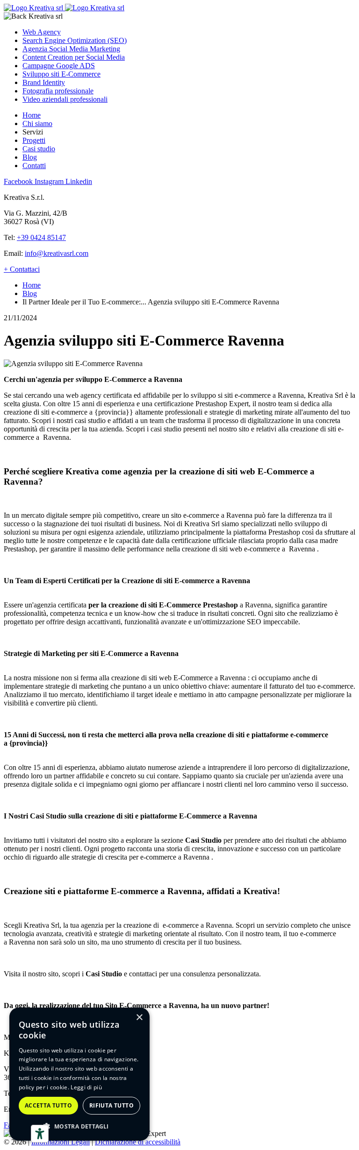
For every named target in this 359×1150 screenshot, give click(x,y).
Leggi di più (86, 1087)
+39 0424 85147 (41, 237)
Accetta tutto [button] (48, 1105)
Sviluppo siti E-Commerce (61, 74)
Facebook (19, 181)
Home (31, 115)
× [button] (139, 1017)
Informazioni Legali (60, 1142)
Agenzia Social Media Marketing (71, 49)
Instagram (50, 181)
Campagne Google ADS (58, 66)
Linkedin (78, 181)
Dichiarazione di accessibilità (137, 1142)
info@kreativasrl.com (56, 253)
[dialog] (79, 1074)
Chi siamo (37, 123)
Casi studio (38, 149)
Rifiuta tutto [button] (111, 1105)
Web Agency (41, 32)
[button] (79, 1126)
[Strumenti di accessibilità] (40, 1134)
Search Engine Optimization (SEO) (74, 40)
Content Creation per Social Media (73, 57)
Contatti (34, 165)
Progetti (33, 140)
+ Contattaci (22, 269)
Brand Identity (43, 82)
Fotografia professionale (57, 91)
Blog (29, 157)
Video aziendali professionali (65, 99)
